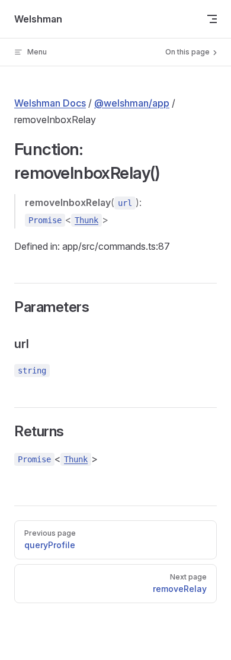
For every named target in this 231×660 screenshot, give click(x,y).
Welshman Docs (50, 103)
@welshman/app (131, 103)
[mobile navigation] (212, 19)
